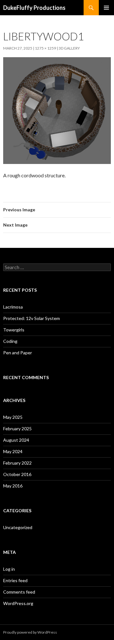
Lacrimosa (13, 307)
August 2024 (16, 440)
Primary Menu (106, 7)
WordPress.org (18, 603)
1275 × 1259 (45, 48)
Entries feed (15, 580)
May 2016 (12, 485)
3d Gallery (69, 48)
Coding (10, 341)
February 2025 (17, 428)
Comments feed (19, 592)
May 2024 (12, 451)
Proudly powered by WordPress (30, 632)
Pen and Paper (17, 352)
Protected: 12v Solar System (31, 318)
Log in (9, 569)
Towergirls (13, 329)
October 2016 (17, 474)
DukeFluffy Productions (34, 7)
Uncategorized (17, 527)
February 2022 (17, 463)
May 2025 (12, 417)
